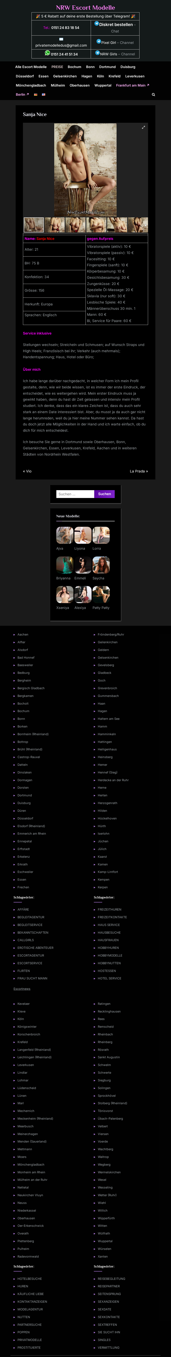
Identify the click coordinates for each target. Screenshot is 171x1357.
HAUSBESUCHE (109, 932)
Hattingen (105, 742)
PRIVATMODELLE (30, 1340)
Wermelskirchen (109, 1172)
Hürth (102, 826)
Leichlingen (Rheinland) (35, 1057)
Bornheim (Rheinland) (33, 734)
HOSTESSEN (107, 971)
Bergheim (24, 680)
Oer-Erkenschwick (31, 1225)
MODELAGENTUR (30, 1309)
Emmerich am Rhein (32, 833)
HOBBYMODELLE (110, 955)
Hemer (102, 764)
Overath (23, 1233)
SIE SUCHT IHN (109, 1332)
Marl (21, 1103)
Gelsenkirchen (65, 76)
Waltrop (103, 1157)
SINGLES (104, 1340)
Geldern (103, 650)
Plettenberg (26, 1241)
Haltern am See (108, 718)
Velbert (103, 1126)
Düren (22, 810)
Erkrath (23, 864)
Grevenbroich (107, 688)
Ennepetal (25, 841)
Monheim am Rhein (31, 1172)
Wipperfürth (106, 1218)
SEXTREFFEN (107, 1324)
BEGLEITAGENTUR (31, 917)
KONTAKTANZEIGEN (32, 1301)
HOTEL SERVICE (109, 978)
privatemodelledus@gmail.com (61, 45)
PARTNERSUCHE (30, 1324)
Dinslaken (25, 772)
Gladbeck (104, 672)
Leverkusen (135, 76)
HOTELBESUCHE (30, 1278)
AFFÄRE (23, 909)
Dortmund (107, 67)
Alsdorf (23, 650)
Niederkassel (27, 1210)
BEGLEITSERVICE (30, 925)
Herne (102, 787)
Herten (102, 795)
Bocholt (23, 703)
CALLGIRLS (26, 940)
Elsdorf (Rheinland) (31, 826)
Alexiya (80, 608)
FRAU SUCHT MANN (32, 978)
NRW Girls (108, 54)
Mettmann (25, 1149)
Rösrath (103, 1049)
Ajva (59, 548)
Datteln (23, 764)
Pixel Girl (108, 43)
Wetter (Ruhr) (107, 1195)
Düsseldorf (25, 76)
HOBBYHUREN (108, 947)
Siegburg (104, 1080)
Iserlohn (103, 833)
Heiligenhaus (107, 749)
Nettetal (23, 1187)
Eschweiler (25, 872)
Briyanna (63, 578)
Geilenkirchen (108, 642)
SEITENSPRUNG (109, 1294)
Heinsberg (105, 757)
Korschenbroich (29, 1034)
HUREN (23, 1286)
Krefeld (115, 76)
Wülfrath (104, 1233)
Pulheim (23, 1248)
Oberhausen (80, 85)
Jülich (102, 849)
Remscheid (106, 1026)
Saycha (98, 578)
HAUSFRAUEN (108, 940)
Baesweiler (25, 665)
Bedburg (24, 672)
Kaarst (102, 856)
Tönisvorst (105, 1111)
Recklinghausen (109, 1011)
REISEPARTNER (109, 1286)
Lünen (22, 1095)
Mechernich (26, 1111)
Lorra (97, 548)
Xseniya (62, 608)
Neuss (22, 1203)
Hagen (87, 76)
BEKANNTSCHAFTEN (33, 932)
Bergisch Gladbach (31, 688)
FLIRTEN (24, 971)
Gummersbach (108, 696)
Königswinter (27, 1026)
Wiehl (102, 1203)
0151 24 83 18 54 (65, 28)
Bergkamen (26, 696)
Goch (102, 680)
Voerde (103, 1141)
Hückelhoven (107, 818)
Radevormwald (28, 1256)
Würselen (104, 1248)
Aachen (23, 634)
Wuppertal (102, 85)
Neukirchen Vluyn (30, 1195)
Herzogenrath (107, 803)
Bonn (90, 67)
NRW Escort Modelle (85, 7)
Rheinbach (105, 1034)
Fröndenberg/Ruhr (111, 634)
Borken (23, 726)
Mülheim (58, 85)
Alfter (21, 642)
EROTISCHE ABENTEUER (35, 947)
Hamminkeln (107, 734)
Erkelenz (24, 856)
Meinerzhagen (28, 1134)
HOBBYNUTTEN (109, 963)
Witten (102, 1225)
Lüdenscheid (27, 1088)
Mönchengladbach (31, 85)
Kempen (103, 879)
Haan (101, 703)
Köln (100, 76)
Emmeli (80, 578)
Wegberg (104, 1164)
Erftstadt (24, 849)
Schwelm (104, 1065)
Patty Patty (101, 608)
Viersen (103, 1134)
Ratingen (104, 1003)
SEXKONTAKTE (109, 1317)
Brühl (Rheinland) (30, 749)
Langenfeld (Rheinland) (34, 1049)
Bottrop (23, 742)
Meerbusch (26, 1126)
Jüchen (103, 841)
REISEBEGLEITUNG (111, 1278)
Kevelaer (24, 1003)
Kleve (21, 1011)
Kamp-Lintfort (108, 872)
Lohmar (23, 1080)
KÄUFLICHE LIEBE (31, 1294)
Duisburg (128, 67)
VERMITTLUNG (108, 1347)
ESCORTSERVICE (30, 963)
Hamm (102, 726)
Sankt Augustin (109, 1057)
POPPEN (24, 1332)
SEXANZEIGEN (108, 1301)
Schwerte (104, 1072)
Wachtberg (105, 1149)
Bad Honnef (26, 657)
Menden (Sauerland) (32, 1141)
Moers (22, 1157)
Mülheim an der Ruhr (32, 1179)
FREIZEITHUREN (109, 909)
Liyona (79, 548)
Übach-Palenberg (110, 1118)
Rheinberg (105, 1042)
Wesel (102, 1179)
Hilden (102, 810)
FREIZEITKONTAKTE (112, 917)
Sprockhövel (107, 1095)
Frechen (23, 887)
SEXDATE (104, 1309)
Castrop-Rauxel (29, 757)
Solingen (104, 1088)
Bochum (74, 67)
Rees (101, 1019)
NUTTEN (24, 1317)
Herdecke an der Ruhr (113, 780)
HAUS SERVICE (109, 925)
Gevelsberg (106, 665)
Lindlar (22, 1072)
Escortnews (22, 988)
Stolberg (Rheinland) (112, 1103)
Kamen (103, 864)
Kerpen (103, 887)
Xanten (103, 1256)
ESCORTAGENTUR (31, 955)
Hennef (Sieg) (107, 772)
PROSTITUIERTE (29, 1347)
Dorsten (23, 787)
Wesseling (105, 1187)
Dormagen (25, 780)
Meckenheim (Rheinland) (35, 1118)
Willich (103, 1210)
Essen (44, 76)
